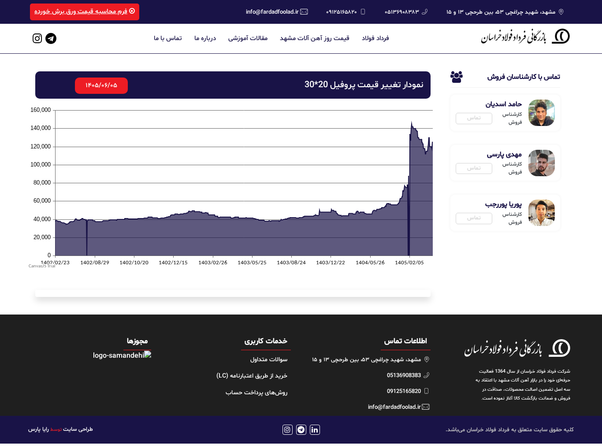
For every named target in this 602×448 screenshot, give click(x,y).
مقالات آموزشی (248, 38)
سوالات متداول (268, 359)
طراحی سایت (78, 429)
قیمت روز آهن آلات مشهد (314, 38)
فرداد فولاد (375, 38)
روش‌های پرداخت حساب (256, 393)
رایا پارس (38, 429)
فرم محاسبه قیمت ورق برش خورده (80, 11)
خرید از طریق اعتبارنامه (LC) (251, 376)
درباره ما (205, 38)
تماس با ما (168, 38)
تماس (474, 118)
